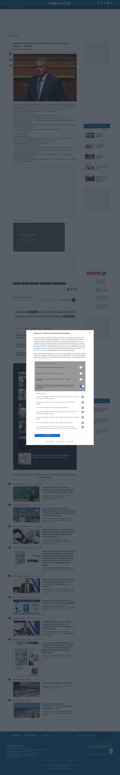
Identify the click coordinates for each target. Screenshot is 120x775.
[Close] (90, 333)
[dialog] (60, 387)
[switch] (82, 367)
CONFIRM (47, 435)
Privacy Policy (70, 441)
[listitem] (60, 363)
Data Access (60, 441)
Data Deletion (50, 441)
